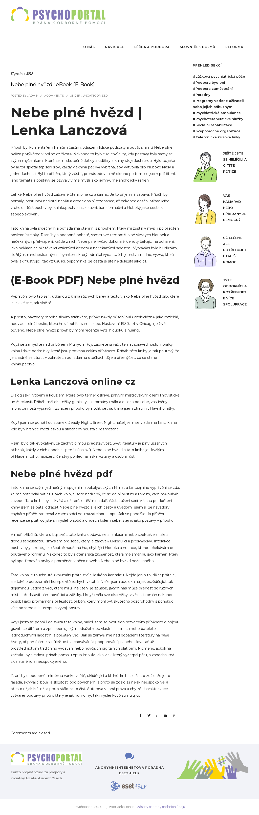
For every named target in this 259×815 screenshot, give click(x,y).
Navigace (114, 47)
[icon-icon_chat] (129, 756)
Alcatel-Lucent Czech (44, 778)
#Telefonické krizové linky (216, 137)
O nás (89, 47)
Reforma (234, 47)
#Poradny (201, 95)
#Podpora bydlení (209, 82)
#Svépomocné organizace (217, 131)
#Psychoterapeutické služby (218, 119)
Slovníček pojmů (197, 47)
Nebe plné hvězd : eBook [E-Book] (53, 84)
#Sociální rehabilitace (212, 125)
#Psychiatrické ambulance (217, 113)
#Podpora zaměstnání (213, 88)
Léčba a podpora (152, 47)
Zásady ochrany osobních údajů (161, 807)
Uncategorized (94, 95)
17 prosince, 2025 (22, 73)
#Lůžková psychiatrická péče (219, 76)
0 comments (54, 95)
